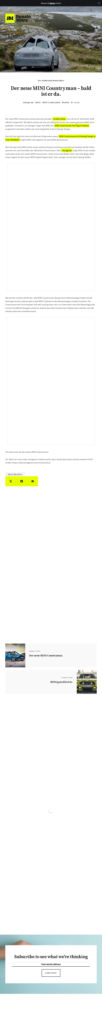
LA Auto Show (59, 119)
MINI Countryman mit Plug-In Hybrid (72, 125)
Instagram (28, 102)
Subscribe (51, 973)
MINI (38, 102)
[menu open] (93, 16)
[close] (99, 3)
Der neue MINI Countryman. (46, 655)
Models (65, 102)
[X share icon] (10, 481)
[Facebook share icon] (21, 481)
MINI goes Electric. (61, 682)
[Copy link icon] (32, 481)
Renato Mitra (58, 80)
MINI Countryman (51, 102)
